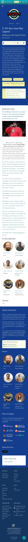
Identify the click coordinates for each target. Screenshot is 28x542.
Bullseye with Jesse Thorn (14, 35)
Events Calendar (17, 481)
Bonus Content (5, 516)
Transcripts (16, 475)
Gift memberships (5, 509)
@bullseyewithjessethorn (11, 346)
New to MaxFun (5, 477)
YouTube (4, 333)
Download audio (7, 79)
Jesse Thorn (9, 91)
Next (18, 23)
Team (3, 491)
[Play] (4, 43)
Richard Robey (19, 271)
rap (7, 93)
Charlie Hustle (14, 91)
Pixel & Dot (15, 537)
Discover (15, 477)
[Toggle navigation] (2, 6)
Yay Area (17, 95)
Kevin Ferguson (19, 253)
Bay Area (19, 97)
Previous (11, 23)
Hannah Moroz (19, 290)
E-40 (17, 93)
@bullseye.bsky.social (10, 344)
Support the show (18, 79)
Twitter (23, 332)
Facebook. (11, 333)
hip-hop (20, 91)
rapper (8, 90)
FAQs (3, 518)
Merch (15, 488)
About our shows (5, 475)
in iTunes (4, 114)
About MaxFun (5, 488)
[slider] (8, 43)
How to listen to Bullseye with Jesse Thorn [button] (13, 83)
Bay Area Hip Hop (18, 90)
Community (4, 495)
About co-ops (4, 490)
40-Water (12, 90)
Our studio (4, 493)
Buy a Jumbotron (17, 490)
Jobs (3, 497)
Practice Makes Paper (11, 95)
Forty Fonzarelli (12, 93)
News (15, 479)
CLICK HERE (5, 332)
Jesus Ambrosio (7, 271)
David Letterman (8, 461)
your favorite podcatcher (18, 114)
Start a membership (6, 506)
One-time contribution (6, 515)
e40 (23, 91)
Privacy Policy (14, 538)
